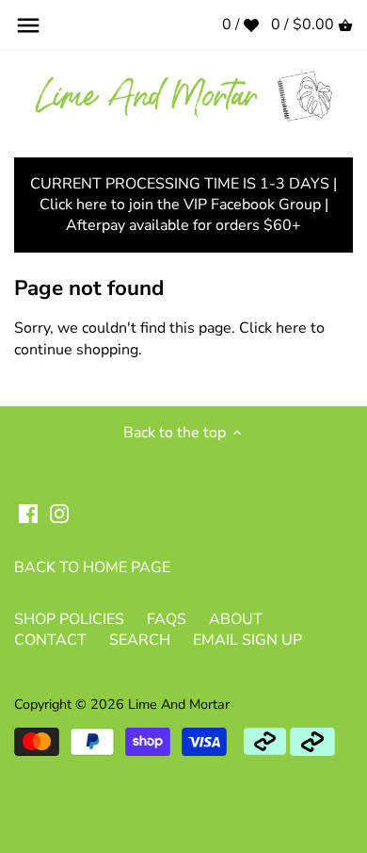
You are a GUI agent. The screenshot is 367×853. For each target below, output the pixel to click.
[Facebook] (28, 512)
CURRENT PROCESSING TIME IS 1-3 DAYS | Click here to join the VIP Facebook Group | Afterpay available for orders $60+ (183, 205)
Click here (273, 328)
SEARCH (139, 640)
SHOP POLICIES (69, 619)
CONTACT (50, 640)
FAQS (166, 619)
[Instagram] (59, 512)
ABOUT (236, 619)
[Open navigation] (28, 25)
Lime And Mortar (179, 704)
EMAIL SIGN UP (247, 640)
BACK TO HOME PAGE (92, 567)
